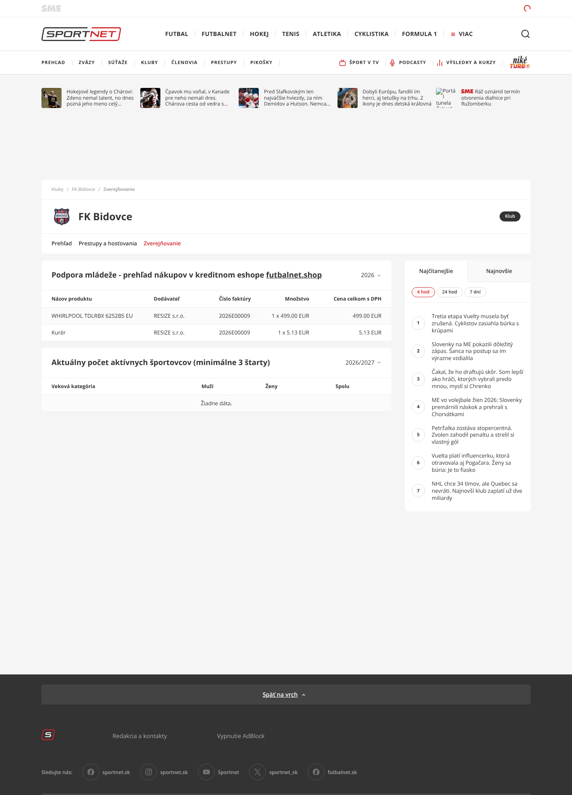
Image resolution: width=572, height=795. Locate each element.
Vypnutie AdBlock (241, 736)
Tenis (290, 34)
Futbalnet (219, 34)
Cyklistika (371, 34)
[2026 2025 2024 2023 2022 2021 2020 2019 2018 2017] (371, 275)
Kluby (58, 190)
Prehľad (62, 243)
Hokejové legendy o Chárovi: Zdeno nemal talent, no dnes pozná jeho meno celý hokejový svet (100, 98)
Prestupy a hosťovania (108, 243)
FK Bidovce (83, 190)
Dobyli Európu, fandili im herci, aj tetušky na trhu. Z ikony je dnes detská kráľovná (397, 98)
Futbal (176, 34)
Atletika (327, 34)
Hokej (259, 34)
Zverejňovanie (162, 243)
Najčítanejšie (436, 271)
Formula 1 (419, 34)
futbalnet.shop (294, 275)
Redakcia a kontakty (140, 736)
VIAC (466, 34)
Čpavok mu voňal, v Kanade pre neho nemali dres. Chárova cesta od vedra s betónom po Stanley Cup (197, 98)
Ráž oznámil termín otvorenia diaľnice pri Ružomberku (490, 98)
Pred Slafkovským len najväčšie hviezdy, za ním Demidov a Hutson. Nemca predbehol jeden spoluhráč (295, 98)
